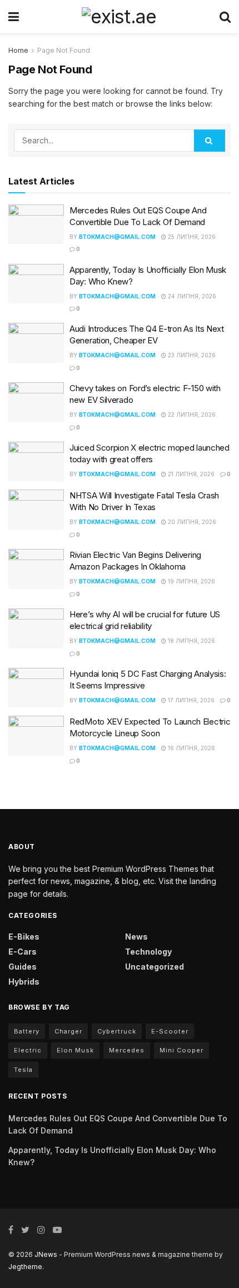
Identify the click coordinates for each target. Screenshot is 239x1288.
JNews (45, 1254)
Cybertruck (116, 1031)
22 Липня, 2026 (191, 414)
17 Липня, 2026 (190, 700)
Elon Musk (75, 1050)
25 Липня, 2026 (191, 236)
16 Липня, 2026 (190, 748)
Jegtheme (25, 1266)
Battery (26, 1031)
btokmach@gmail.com (117, 236)
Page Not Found (63, 50)
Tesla (23, 1070)
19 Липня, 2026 (190, 581)
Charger (68, 1031)
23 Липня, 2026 (191, 355)
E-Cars (22, 951)
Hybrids (23, 981)
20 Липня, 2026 (191, 521)
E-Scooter (169, 1031)
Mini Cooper (181, 1050)
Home (18, 50)
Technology (148, 951)
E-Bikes (23, 936)
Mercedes (127, 1050)
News (136, 936)
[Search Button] (209, 140)
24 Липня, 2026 (191, 296)
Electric (28, 1050)
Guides (22, 966)
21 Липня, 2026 (190, 474)
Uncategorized (154, 966)
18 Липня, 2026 (190, 640)
